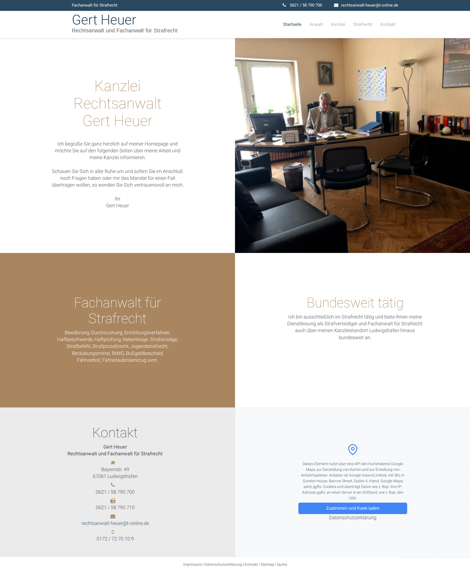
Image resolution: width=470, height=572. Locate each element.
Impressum (192, 564)
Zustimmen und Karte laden (352, 508)
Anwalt (316, 24)
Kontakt (388, 24)
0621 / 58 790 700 (306, 5)
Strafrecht (362, 24)
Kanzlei (338, 24)
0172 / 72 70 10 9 (115, 539)
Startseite (292, 24)
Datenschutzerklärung (352, 517)
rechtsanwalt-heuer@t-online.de (369, 5)
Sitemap (267, 564)
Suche (282, 564)
